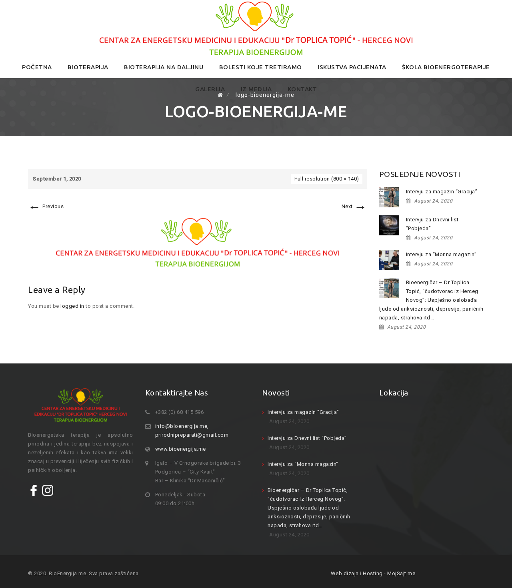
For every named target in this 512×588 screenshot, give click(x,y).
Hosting (373, 573)
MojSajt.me (401, 573)
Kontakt (302, 89)
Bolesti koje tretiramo (260, 67)
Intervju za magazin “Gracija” (442, 192)
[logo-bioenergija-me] (197, 242)
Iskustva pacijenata (352, 67)
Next (354, 206)
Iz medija (256, 89)
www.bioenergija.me (180, 449)
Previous (46, 206)
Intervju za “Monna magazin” (441, 254)
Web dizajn (345, 573)
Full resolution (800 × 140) (326, 179)
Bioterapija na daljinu (163, 67)
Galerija (210, 89)
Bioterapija (88, 67)
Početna (37, 67)
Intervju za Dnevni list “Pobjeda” (432, 224)
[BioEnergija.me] (256, 28)
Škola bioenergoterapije (446, 67)
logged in (72, 306)
